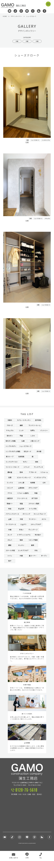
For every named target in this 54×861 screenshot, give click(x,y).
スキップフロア (36, 524)
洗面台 (10, 420)
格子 (9, 561)
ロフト (44, 519)
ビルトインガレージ (24, 477)
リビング (10, 488)
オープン (44, 556)
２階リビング (34, 441)
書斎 (32, 545)
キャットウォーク (40, 514)
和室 (35, 493)
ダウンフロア (33, 488)
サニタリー (32, 519)
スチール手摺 (10, 550)
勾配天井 (10, 498)
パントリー (44, 430)
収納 (36, 462)
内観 (27, 41)
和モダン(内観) (11, 441)
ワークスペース (11, 524)
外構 (37, 41)
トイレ (10, 556)
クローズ (10, 425)
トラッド (27, 467)
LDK (44, 483)
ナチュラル (47, 218)
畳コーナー (32, 556)
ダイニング (26, 514)
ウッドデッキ (38, 467)
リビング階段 (33, 540)
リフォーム (44, 472)
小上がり (23, 524)
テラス (10, 493)
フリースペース (22, 498)
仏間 (22, 441)
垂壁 (21, 425)
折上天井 (21, 509)
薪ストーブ (9, 457)
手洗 (35, 550)
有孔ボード (27, 451)
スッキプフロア (23, 550)
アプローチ (32, 472)
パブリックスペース (12, 514)
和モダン (10, 436)
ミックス (10, 483)
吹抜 (9, 509)
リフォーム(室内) (23, 493)
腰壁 (9, 545)
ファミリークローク (12, 467)
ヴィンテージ (33, 530)
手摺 (21, 519)
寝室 (21, 504)
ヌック (10, 535)
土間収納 (21, 488)
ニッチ (21, 430)
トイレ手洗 (32, 509)
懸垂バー (10, 504)
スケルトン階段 (34, 504)
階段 (21, 540)
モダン (25, 462)
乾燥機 (32, 483)
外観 (17, 41)
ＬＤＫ (32, 436)
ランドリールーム (35, 425)
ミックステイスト (12, 462)
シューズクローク (35, 140)
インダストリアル (46, 140)
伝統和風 (21, 457)
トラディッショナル (24, 535)
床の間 (39, 451)
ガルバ (10, 540)
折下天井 (35, 498)
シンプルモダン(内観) (13, 451)
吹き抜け (38, 535)
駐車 (21, 472)
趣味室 (10, 472)
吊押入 (32, 430)
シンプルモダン (11, 446)
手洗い (21, 530)
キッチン (21, 545)
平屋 (21, 436)
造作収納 (38, 420)
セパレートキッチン (24, 420)
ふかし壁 (21, 483)
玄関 (27, 140)
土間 (9, 519)
